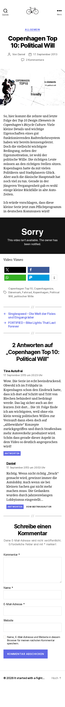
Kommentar (11, 554)
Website (8, 620)
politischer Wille (24, 296)
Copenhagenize (43, 288)
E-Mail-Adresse (14, 604)
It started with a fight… (29, 678)
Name (8, 587)
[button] (15, 270)
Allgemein (32, 29)
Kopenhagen (40, 292)
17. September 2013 (45, 54)
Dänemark (14, 292)
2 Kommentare (35, 59)
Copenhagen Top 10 (20, 288)
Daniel (21, 54)
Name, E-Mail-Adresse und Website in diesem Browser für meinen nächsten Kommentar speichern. (33, 640)
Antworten (12, 453)
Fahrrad (27, 292)
